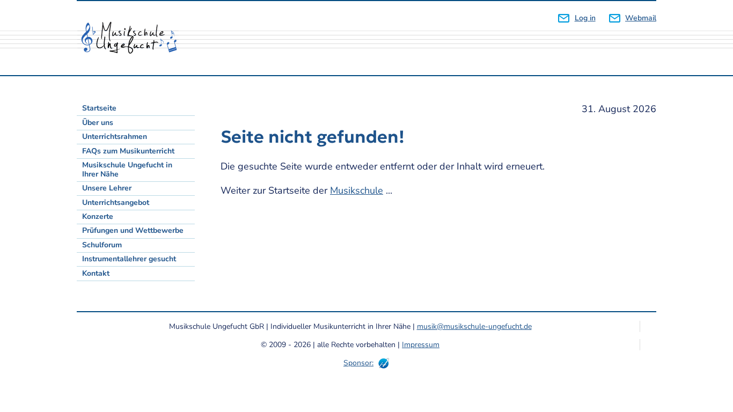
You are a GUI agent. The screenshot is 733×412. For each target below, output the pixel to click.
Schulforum (102, 245)
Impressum (420, 345)
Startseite (99, 108)
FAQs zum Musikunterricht (128, 151)
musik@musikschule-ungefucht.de (474, 326)
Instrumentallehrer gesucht (129, 259)
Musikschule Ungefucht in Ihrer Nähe (127, 169)
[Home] (133, 38)
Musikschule (356, 190)
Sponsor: (358, 363)
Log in (585, 18)
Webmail (640, 18)
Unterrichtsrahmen (114, 136)
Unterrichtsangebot (115, 202)
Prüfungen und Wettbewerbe (133, 230)
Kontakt (95, 273)
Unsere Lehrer (106, 188)
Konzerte (97, 216)
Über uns (97, 122)
